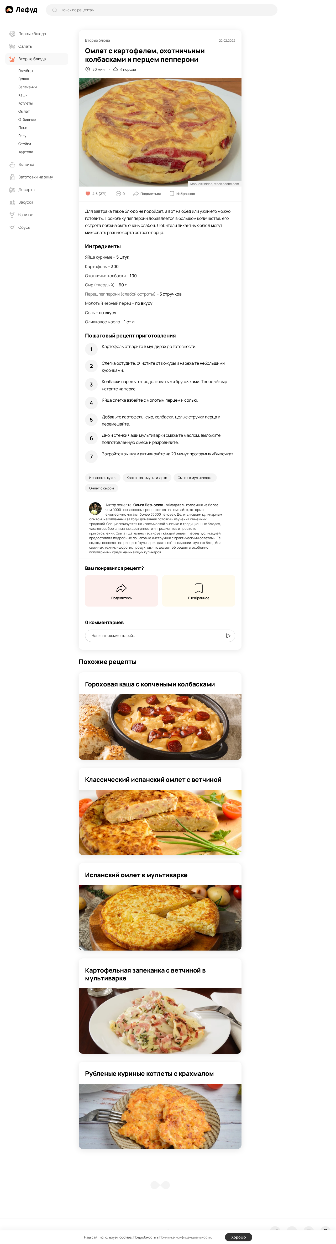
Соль (90, 312)
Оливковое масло (102, 322)
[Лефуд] (21, 9)
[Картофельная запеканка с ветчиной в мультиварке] (160, 1021)
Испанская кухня (102, 477)
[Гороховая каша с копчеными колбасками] (160, 727)
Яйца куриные (98, 257)
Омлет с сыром (101, 488)
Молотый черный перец (108, 303)
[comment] (228, 636)
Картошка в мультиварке (147, 477)
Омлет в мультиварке (195, 477)
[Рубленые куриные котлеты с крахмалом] (160, 1116)
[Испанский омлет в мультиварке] (160, 918)
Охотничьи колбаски (105, 276)
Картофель (96, 266)
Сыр (89, 285)
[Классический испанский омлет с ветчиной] (160, 822)
